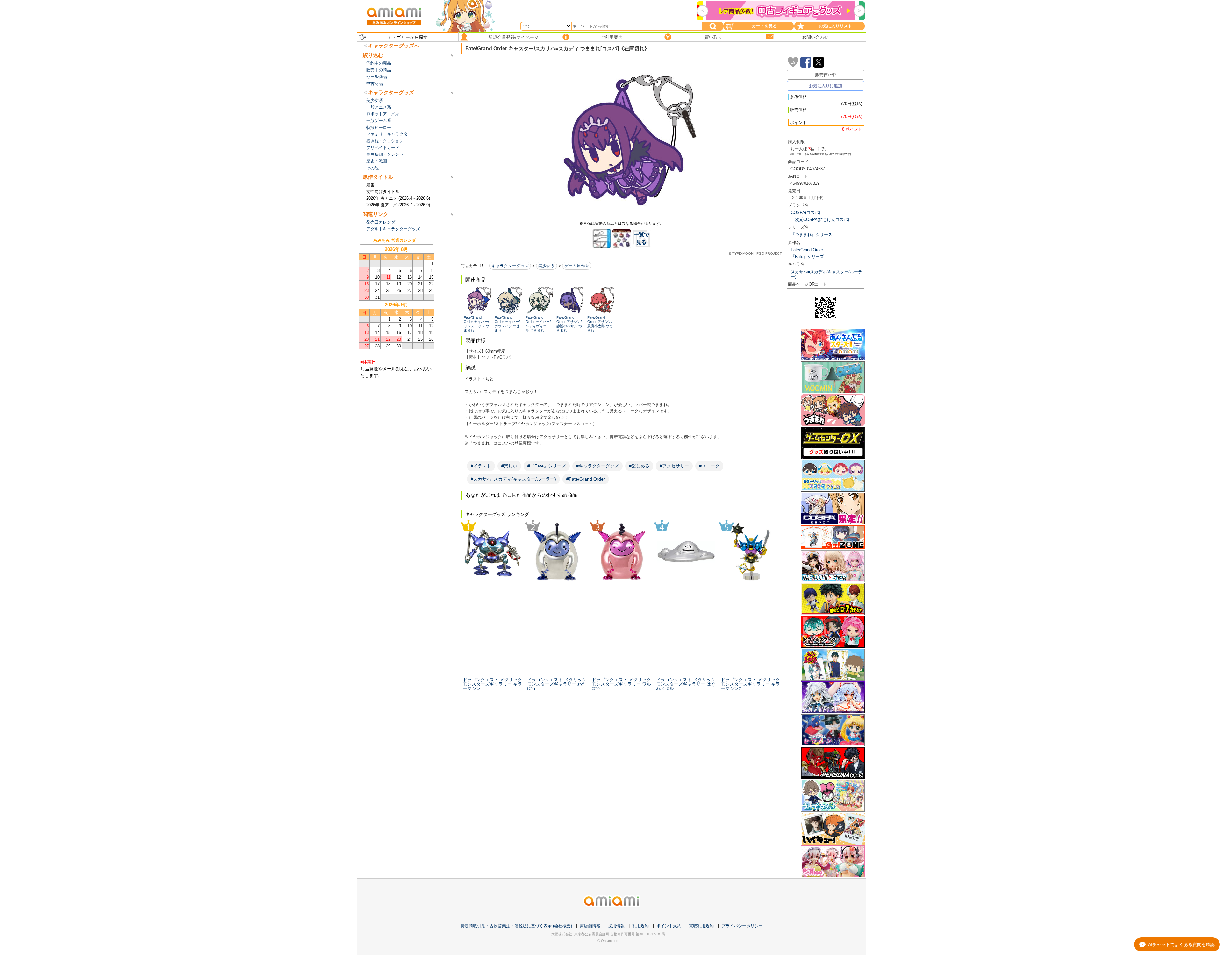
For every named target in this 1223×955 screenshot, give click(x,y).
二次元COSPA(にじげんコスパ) (820, 219)
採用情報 (616, 925)
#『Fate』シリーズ (546, 465)
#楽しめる (639, 465)
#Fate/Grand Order (585, 478)
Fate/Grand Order (807, 249)
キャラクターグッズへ (393, 45)
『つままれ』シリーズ (811, 234)
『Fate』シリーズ (807, 256)
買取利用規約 (701, 925)
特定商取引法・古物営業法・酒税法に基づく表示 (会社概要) (516, 925)
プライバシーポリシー (742, 925)
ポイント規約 (668, 925)
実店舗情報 (590, 925)
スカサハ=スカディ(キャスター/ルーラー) (826, 274)
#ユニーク (709, 465)
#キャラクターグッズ (597, 465)
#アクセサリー (674, 465)
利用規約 (640, 925)
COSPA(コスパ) (805, 212)
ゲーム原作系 (576, 265)
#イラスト (481, 465)
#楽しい (509, 465)
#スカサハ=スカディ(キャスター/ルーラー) (513, 478)
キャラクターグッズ (510, 265)
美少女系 (546, 265)
